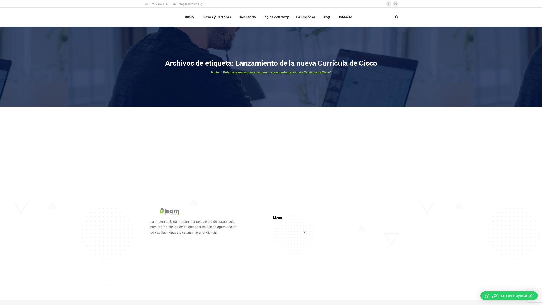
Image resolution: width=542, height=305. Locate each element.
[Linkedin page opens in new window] (395, 4)
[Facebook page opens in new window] (388, 4)
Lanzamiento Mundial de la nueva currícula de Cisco (199, 129)
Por (181, 136)
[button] (509, 295)
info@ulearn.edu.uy (190, 4)
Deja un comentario (232, 136)
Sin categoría (157, 136)
